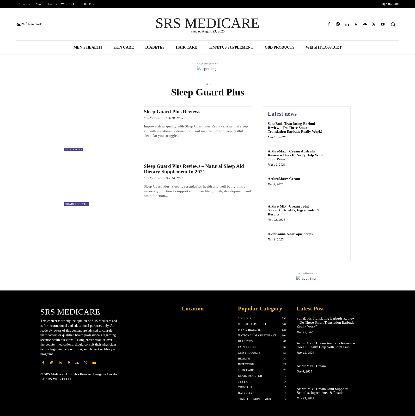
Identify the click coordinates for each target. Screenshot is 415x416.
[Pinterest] (356, 24)
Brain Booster (76, 204)
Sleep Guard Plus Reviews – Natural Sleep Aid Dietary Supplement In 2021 (194, 169)
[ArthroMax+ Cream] (335, 186)
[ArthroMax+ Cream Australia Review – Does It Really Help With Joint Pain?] (335, 158)
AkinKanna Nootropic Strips (290, 234)
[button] (393, 24)
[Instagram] (338, 24)
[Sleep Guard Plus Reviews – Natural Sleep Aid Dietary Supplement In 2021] (101, 183)
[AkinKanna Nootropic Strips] (335, 241)
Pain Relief (73, 149)
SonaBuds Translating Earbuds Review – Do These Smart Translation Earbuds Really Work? (295, 127)
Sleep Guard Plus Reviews (172, 111)
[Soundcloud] (364, 24)
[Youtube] (382, 24)
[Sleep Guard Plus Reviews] (101, 128)
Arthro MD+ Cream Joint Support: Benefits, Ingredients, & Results (294, 210)
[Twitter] (374, 24)
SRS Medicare (153, 118)
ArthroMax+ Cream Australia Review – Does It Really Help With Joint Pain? (295, 155)
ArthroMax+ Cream (284, 179)
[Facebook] (329, 24)
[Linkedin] (347, 24)
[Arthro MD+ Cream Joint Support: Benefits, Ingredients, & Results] (335, 213)
